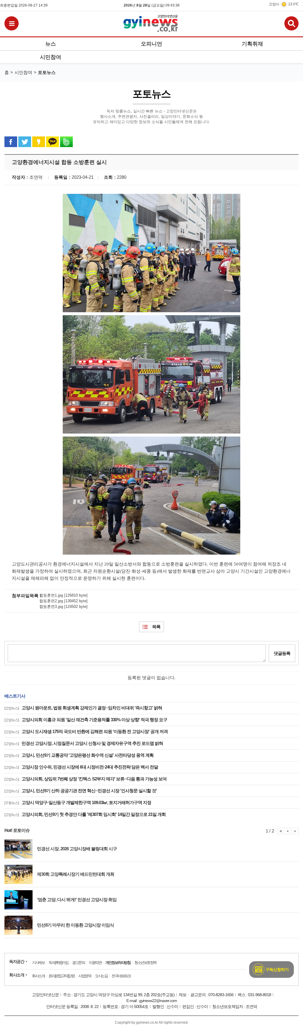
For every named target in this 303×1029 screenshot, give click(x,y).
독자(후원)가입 (58, 962)
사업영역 (84, 976)
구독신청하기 (277, 969)
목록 (156, 626)
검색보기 (291, 23)
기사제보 (38, 962)
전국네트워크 (121, 976)
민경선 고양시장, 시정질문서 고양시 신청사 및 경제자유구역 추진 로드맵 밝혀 (83, 743)
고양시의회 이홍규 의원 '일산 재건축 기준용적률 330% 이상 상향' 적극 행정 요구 (85, 719)
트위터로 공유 (24, 141)
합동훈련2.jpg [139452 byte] (63, 601)
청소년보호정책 (145, 962)
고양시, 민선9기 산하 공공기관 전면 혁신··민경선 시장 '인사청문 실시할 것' (80, 790)
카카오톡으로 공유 (52, 141)
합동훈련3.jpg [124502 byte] (63, 606)
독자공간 (16, 961)
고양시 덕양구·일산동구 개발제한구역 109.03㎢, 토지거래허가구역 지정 (77, 802)
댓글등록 (282, 653)
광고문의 (78, 962)
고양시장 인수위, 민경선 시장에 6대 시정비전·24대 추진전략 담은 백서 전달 (81, 766)
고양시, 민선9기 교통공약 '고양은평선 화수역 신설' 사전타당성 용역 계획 (79, 755)
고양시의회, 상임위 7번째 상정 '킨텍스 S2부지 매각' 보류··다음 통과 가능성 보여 (85, 778)
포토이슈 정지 (280, 831)
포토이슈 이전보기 (287, 831)
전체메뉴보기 (11, 23)
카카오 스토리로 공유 (38, 141)
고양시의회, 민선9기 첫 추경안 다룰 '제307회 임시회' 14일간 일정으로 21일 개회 (85, 814)
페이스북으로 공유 (10, 141)
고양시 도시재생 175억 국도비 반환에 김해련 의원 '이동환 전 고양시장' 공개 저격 (86, 731)
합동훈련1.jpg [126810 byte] (63, 595)
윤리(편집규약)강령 (61, 976)
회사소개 (16, 974)
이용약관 (95, 962)
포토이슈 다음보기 (295, 831)
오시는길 (101, 976)
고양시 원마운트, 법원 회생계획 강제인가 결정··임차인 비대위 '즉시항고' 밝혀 (83, 707)
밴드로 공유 (66, 141)
